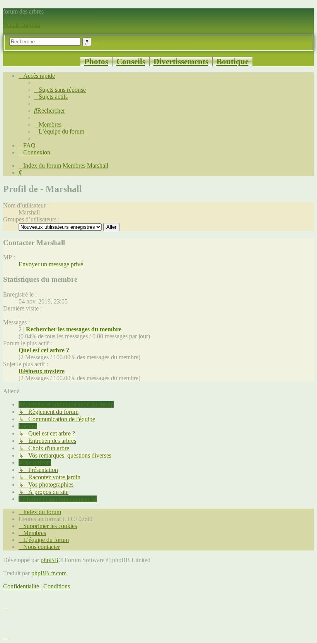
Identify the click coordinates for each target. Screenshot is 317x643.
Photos (96, 61)
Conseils (130, 61)
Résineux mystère (42, 371)
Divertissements (180, 61)
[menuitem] (60, 89)
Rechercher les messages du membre (73, 329)
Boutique (232, 61)
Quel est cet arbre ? (44, 350)
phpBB (49, 560)
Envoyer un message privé (51, 264)
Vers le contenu (22, 24)
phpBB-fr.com (48, 573)
